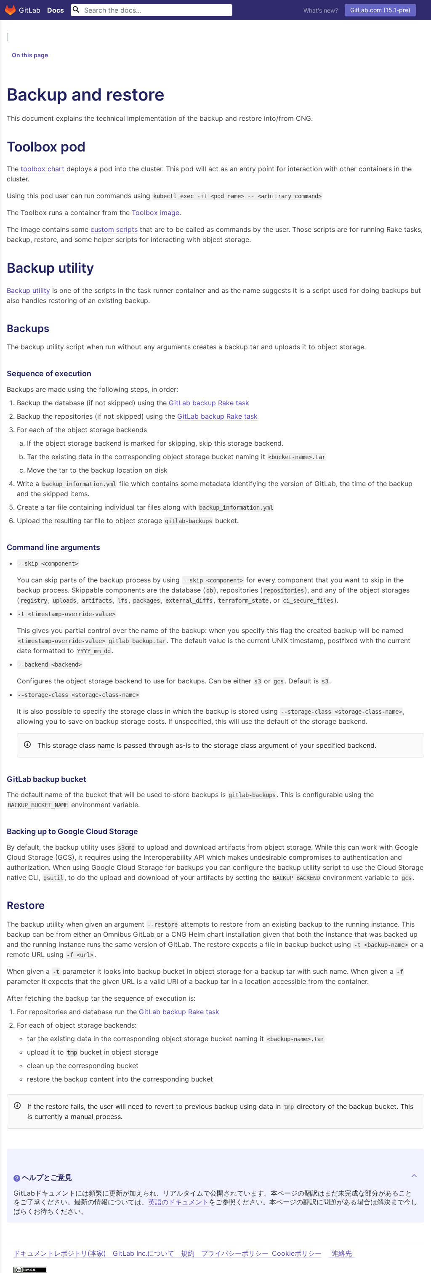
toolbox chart (42, 169)
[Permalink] (94, 147)
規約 (187, 1253)
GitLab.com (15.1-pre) (380, 9)
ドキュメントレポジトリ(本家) (59, 1253)
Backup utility (28, 290)
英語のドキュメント (178, 1202)
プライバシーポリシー (235, 1253)
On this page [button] (30, 54)
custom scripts (114, 229)
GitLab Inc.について (143, 1253)
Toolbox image (155, 212)
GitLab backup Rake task (209, 403)
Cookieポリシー (297, 1253)
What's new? (320, 10)
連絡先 (342, 1253)
